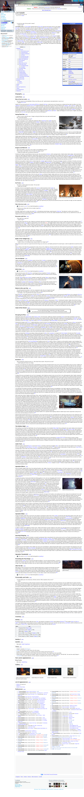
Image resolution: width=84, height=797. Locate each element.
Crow (27, 39)
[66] (19, 544)
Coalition (24, 560)
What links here (9, 31)
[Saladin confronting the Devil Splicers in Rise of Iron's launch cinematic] (23, 671)
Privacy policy (56, 789)
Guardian (29, 26)
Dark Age (46, 27)
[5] (46, 111)
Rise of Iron (30, 696)
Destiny (18, 684)
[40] (34, 393)
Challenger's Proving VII (73, 700)
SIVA (42, 29)
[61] (44, 485)
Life (37, 691)
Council (70, 721)
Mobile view (61, 789)
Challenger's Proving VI (73, 695)
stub (26, 206)
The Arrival (70, 716)
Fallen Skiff (21, 132)
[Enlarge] (81, 129)
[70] (65, 621)
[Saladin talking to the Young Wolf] (39, 671)
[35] (49, 354)
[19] (19, 227)
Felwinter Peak (48, 162)
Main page (36, 789)
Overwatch (19, 655)
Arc (47, 136)
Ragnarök (3, 41)
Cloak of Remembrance (42, 699)
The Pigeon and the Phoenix (40, 708)
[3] (75, 57)
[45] (66, 430)
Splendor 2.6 (34, 730)
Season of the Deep (31, 694)
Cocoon (70, 712)
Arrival (27, 37)
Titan (69, 79)
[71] (18, 622)
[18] (26, 223)
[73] (57, 655)
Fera (42, 225)
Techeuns (39, 445)
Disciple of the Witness (43, 538)
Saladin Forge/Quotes (26, 644)
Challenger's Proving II (39, 737)
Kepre (46, 222)
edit (23, 94)
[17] (81, 221)
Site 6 (40, 281)
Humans (29, 776)
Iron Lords (80, 83)
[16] (23, 219)
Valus (69, 76)
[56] (59, 462)
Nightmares (23, 518)
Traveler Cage (43, 355)
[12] (34, 180)
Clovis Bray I (24, 539)
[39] (51, 386)
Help (47, 789)
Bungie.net (3, 28)
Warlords (50, 27)
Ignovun (72, 417)
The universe (3, 17)
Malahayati (45, 539)
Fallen (50, 120)
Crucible (43, 260)
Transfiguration (41, 703)
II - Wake (43, 717)
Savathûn (58, 437)
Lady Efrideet (67, 622)
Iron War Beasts (71, 73)
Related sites (3, 27)
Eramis (16, 538)
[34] (77, 347)
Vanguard (70, 70)
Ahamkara (49, 154)
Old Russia (54, 32)
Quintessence (40, 692)
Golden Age (59, 211)
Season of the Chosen (32, 734)
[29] (66, 320)
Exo (81, 327)
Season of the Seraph (66, 739)
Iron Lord (70, 75)
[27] (41, 285)
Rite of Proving (47, 323)
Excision (69, 742)
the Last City (58, 30)
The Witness (23, 456)
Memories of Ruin (71, 717)
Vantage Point (77, 743)
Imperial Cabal (71, 72)
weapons (72, 621)
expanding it (41, 206)
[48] (53, 446)
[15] (32, 213)
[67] (23, 551)
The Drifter (73, 57)
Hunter (32, 320)
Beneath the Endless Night (77, 709)
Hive (46, 333)
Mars (36, 448)
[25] (56, 266)
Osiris (27, 194)
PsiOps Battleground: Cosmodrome (75, 726)
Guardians (73, 109)
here (39, 208)
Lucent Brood (62, 454)
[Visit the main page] (7, 6)
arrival (20, 300)
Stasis (57, 300)
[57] (45, 469)
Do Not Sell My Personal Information (50, 774)
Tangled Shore (4, 36)
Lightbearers (17, 105)
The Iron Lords (48, 754)
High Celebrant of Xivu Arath (31, 447)
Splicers (47, 277)
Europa (50, 327)
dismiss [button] (80, 7)
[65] (19, 532)
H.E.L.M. (29, 322)
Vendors (25, 776)
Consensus (20, 262)
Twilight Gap (73, 81)
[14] (23, 209)
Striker (71, 79)
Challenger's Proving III (39, 742)
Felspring (45, 541)
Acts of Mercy (39, 715)
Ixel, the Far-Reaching (33, 341)
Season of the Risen (34, 39)
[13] (37, 201)
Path (38, 713)
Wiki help (2, 25)
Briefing (45, 734)
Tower (38, 294)
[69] (56, 572)
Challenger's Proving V (73, 691)
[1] (76, 54)
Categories (18, 776)
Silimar (40, 174)
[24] (71, 253)
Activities (38, 728)
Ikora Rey (66, 295)
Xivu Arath (78, 333)
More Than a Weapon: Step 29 (75, 739)
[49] (59, 448)
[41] (35, 412)
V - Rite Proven (45, 692)
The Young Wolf (23, 34)
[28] (41, 292)
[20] (49, 234)
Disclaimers (51, 789)
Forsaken (30, 699)
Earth (69, 59)
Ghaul (7, 46)
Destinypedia (3, 24)
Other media (3, 14)
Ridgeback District (49, 249)
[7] (37, 138)
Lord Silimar (42, 707)
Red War (25, 35)
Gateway (8, 43)
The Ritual (70, 722)
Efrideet (37, 122)
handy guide (59, 8)
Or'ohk (79, 447)
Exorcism (70, 714)
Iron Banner (70, 71)
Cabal (41, 37)
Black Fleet (33, 37)
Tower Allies (34, 725)
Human (70, 61)
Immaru (49, 462)
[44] (66, 423)
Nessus (74, 322)
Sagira (27, 320)
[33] (69, 344)
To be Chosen (71, 720)
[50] (51, 451)
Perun (74, 105)
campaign (42, 161)
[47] (24, 441)
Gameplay (3, 16)
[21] (47, 241)
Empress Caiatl (45, 37)
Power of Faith (37, 733)
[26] (25, 275)
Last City (48, 295)
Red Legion (35, 324)
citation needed (23, 102)
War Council (22, 326)
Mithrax (64, 429)
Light (35, 35)
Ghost (39, 26)
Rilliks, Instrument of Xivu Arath (76, 549)
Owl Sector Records (28, 730)
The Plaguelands (36, 711)
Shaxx (18, 248)
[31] (27, 336)
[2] (72, 55)
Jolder (70, 105)
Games (2, 13)
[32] (58, 339)
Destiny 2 (18, 685)
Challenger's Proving (40, 734)
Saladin (23, 15)
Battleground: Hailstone (73, 705)
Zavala (27, 248)
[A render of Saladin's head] (54, 671)
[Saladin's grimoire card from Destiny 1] (70, 671)
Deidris (55, 110)
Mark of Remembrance (41, 700)
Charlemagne (51, 539)
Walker (34, 132)
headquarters (6, 39)
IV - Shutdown (78, 729)
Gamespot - (64, 747)
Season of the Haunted (66, 738)
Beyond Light (33, 733)
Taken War (30, 273)
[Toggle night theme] (72, 0)
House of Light (71, 429)
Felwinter (31, 162)
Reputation (62, 621)
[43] (29, 419)
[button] (68, 754)
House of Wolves (30, 728)
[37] (24, 369)
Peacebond (76, 713)
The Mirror (70, 718)
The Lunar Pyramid (68, 518)
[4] (23, 24)
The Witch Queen (65, 716)
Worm (57, 445)
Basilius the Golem (30, 327)
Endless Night (55, 428)
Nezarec (50, 538)
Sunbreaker (74, 79)
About (39, 789)
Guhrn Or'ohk (39, 42)
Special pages (3, 31)
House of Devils (34, 32)
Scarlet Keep (68, 473)
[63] (24, 505)
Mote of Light (28, 628)
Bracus (70, 77)
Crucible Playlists (42, 728)
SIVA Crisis (80, 294)
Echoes (16, 571)
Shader (26, 631)
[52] (80, 455)
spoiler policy (47, 7)
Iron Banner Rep (39, 725)
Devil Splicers (7, 37)
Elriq (45, 199)
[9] (71, 158)
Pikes (20, 166)
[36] (81, 356)
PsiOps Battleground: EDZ (74, 725)
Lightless (80, 319)
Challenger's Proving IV (39, 746)
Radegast (66, 105)
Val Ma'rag (27, 333)
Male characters (35, 776)
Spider (6, 35)
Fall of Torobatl (64, 333)
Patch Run (44, 120)
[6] (31, 118)
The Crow (40, 320)
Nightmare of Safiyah (19, 529)
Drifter (28, 302)
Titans (22, 776)
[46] (36, 435)
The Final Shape (64, 742)
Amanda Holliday (54, 320)
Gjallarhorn (5, 40)
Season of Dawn (31, 708)
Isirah (42, 26)
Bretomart (50, 110)
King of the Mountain (35, 696)
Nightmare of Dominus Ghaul (50, 519)
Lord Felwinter (43, 704)
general (35, 472)
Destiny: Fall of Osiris (21, 687)
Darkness (46, 300)
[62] (48, 501)
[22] (17, 244)
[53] (39, 456)
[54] (50, 457)
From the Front (73, 694)
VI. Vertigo (78, 694)
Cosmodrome (4, 44)
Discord (4, 22)
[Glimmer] (31, 629)
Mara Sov (30, 445)
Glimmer (51, 621)
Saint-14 (30, 194)
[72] (53, 651)
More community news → (47, 10)
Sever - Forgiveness (73, 738)
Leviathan (56, 515)
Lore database (3, 19)
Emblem (29, 629)
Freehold (48, 273)
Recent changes (3, 30)
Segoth (16, 164)
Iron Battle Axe (71, 155)
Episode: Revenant (65, 743)
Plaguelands (28, 30)
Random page (9, 30)
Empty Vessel (77, 708)
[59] (40, 473)
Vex (48, 341)
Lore (37, 692)
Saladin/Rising (24, 662)
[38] (18, 373)
